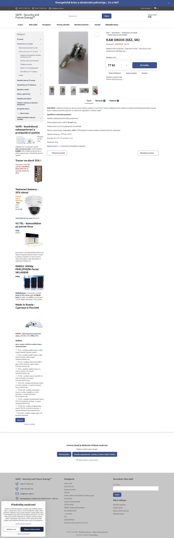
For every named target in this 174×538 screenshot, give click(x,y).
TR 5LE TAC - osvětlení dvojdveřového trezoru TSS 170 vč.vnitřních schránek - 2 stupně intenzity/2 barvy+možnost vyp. (28, 408)
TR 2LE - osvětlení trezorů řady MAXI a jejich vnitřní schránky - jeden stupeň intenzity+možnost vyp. (28, 364)
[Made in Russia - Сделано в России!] (34, 321)
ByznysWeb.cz (94, 535)
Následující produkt (147, 153)
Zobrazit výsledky (29, 424)
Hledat (106, 16)
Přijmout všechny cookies (32, 529)
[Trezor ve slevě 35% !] (38, 173)
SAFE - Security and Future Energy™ (27, 16)
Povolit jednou (64, 454)
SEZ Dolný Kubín (117, 79)
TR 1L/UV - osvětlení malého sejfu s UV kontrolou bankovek (28, 414)
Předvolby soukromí (85, 532)
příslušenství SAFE (24, 149)
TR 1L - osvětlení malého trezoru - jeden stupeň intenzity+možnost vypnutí (29, 351)
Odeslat (117, 495)
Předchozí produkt (58, 153)
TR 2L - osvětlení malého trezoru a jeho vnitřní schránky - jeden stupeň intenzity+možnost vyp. (28, 357)
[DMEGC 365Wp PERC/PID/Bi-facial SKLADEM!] (34, 283)
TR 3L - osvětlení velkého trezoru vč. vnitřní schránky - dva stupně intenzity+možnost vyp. (27, 371)
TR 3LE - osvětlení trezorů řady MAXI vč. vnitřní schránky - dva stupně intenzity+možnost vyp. (29, 378)
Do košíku (144, 65)
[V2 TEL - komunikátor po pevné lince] (34, 240)
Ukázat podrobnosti (23, 534)
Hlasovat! (20, 420)
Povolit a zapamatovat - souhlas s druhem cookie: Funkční (94, 454)
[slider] (119, 44)
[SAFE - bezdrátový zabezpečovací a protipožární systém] (25, 140)
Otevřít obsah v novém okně (88, 460)
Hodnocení (110, 44)
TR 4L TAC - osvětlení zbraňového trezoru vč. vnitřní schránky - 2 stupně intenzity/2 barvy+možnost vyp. (29, 385)
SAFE (16, 149)
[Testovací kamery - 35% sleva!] (34, 205)
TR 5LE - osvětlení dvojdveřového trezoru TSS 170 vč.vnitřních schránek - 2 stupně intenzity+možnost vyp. (29, 401)
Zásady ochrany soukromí (100, 532)
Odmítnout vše (11, 529)
